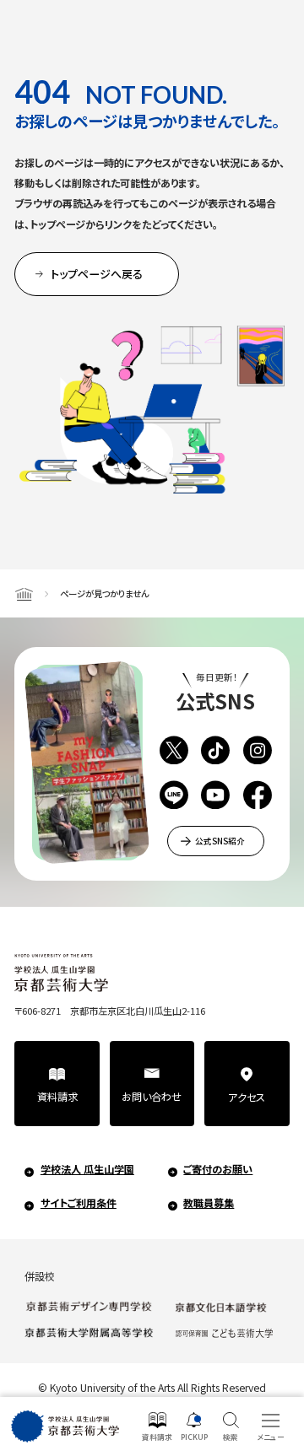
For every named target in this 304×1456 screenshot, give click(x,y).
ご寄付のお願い (217, 1169)
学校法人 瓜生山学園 (87, 1169)
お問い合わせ (152, 1096)
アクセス (246, 1097)
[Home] (23, 593)
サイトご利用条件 (79, 1203)
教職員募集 (208, 1203)
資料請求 (57, 1096)
